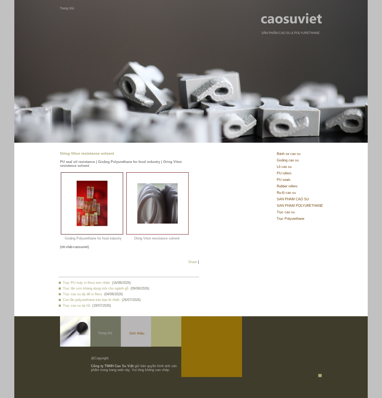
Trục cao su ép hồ (76, 305)
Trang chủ (67, 8)
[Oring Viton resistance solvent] (157, 233)
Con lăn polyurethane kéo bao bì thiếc (91, 300)
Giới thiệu (136, 333)
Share (192, 262)
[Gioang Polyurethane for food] (92, 233)
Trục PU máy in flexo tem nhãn (86, 283)
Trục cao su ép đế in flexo (82, 294)
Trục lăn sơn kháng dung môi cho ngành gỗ (95, 288)
